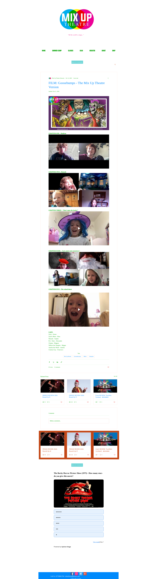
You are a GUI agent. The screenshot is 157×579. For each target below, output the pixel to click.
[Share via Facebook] (49, 362)
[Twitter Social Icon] (80, 573)
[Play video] (79, 151)
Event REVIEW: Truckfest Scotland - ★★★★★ (103, 396)
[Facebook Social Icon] (72, 573)
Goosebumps (77, 356)
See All (115, 376)
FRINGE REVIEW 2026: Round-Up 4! (50, 396)
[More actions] (108, 78)
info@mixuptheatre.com (72, 576)
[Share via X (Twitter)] (53, 362)
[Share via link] (61, 362)
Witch (85, 356)
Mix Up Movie (67, 356)
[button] (115, 64)
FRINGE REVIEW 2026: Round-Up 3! (76, 396)
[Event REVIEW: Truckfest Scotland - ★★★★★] (105, 386)
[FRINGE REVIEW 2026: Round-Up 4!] (52, 386)
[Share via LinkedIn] (57, 362)
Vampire (91, 356)
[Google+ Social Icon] (85, 573)
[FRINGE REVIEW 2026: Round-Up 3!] (79, 386)
